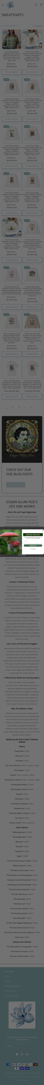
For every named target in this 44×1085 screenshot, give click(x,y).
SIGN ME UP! (33, 545)
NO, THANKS (33, 548)
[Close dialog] (42, 530)
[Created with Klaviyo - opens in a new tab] (22, 555)
